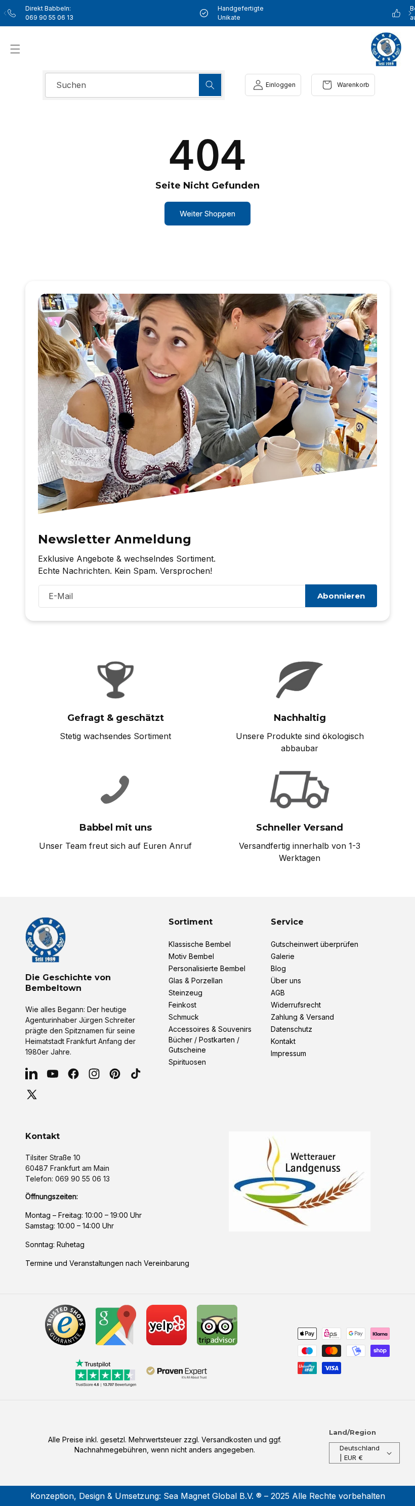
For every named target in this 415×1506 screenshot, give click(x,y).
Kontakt (283, 1041)
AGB (278, 992)
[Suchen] (210, 85)
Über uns (286, 980)
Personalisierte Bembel (207, 968)
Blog (278, 968)
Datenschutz (291, 1029)
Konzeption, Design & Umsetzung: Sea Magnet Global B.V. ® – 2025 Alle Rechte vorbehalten (207, 1496)
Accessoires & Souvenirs (210, 1029)
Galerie (283, 956)
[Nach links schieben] (5, 13)
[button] (15, 49)
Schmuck (184, 1017)
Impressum (288, 1053)
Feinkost (182, 1004)
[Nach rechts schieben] (410, 13)
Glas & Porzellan (196, 980)
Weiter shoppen (207, 213)
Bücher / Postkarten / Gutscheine (204, 1044)
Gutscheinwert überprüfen (314, 944)
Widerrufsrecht (296, 1004)
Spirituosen (187, 1062)
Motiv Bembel (191, 956)
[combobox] (133, 85)
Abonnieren (341, 596)
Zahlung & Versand (302, 1017)
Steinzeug (185, 992)
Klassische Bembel (200, 944)
